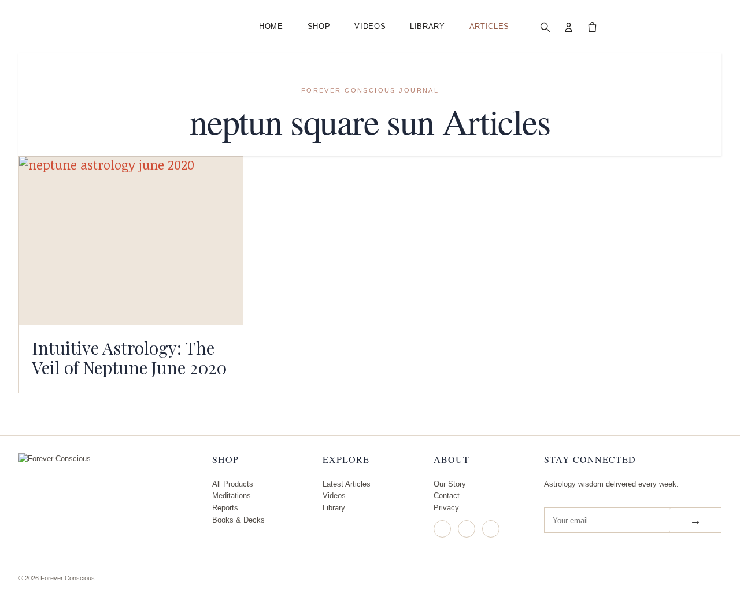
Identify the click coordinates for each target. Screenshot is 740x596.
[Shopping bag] (593, 27)
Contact (447, 495)
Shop (319, 26)
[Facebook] (466, 529)
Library (427, 26)
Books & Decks (238, 520)
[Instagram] (442, 529)
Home (271, 26)
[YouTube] (491, 529)
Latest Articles (347, 484)
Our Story (450, 484)
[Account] (569, 27)
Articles (489, 26)
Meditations (231, 495)
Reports (225, 507)
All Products (232, 484)
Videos (370, 26)
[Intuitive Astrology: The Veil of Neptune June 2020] (131, 241)
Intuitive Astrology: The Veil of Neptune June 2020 (129, 357)
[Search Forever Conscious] (545, 27)
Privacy (446, 507)
